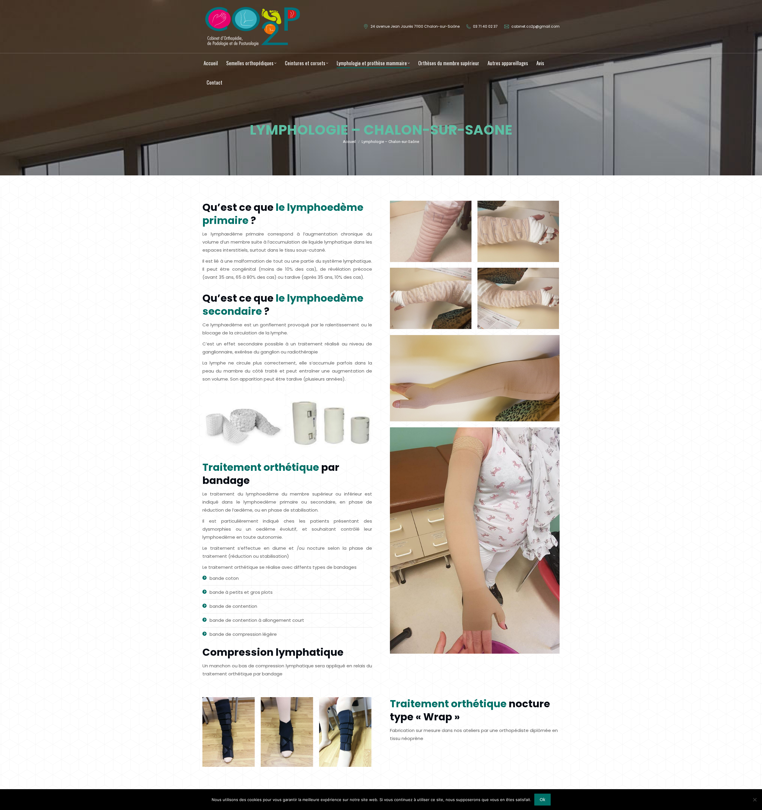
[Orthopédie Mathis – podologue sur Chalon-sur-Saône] (243, 424)
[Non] (755, 800)
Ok (542, 800)
